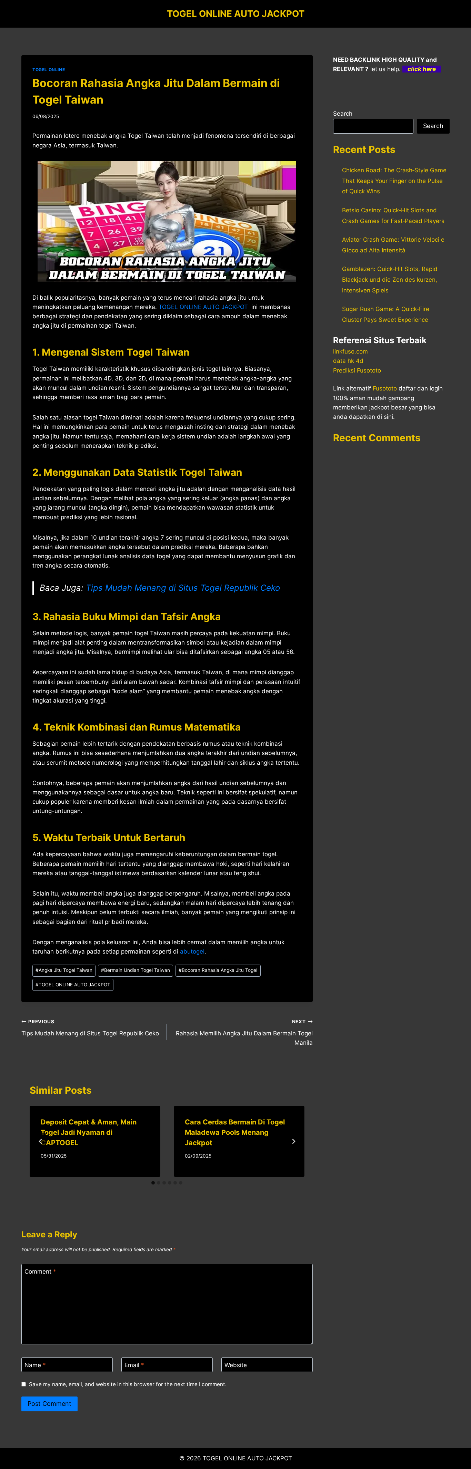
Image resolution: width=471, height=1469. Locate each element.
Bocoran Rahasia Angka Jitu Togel (218, 970)
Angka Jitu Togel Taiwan (64, 970)
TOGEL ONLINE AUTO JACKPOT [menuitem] (203, 306)
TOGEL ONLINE (48, 69)
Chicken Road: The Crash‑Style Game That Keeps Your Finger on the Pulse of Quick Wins (394, 181)
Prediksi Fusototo (357, 370)
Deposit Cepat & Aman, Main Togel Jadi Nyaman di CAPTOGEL (89, 1132)
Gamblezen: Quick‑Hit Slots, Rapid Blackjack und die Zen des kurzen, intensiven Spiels (390, 279)
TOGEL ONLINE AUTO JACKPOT (73, 984)
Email (134, 1365)
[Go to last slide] (40, 1141)
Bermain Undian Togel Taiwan (135, 970)
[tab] (153, 1183)
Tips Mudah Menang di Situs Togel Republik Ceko (183, 588)
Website (235, 1365)
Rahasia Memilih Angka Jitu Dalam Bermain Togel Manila (244, 1032)
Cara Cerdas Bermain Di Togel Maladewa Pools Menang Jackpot (235, 1132)
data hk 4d (348, 360)
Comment (40, 1271)
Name (35, 1365)
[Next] (293, 1141)
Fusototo (385, 388)
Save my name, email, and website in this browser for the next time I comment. (128, 1384)
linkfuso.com (350, 351)
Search (342, 113)
